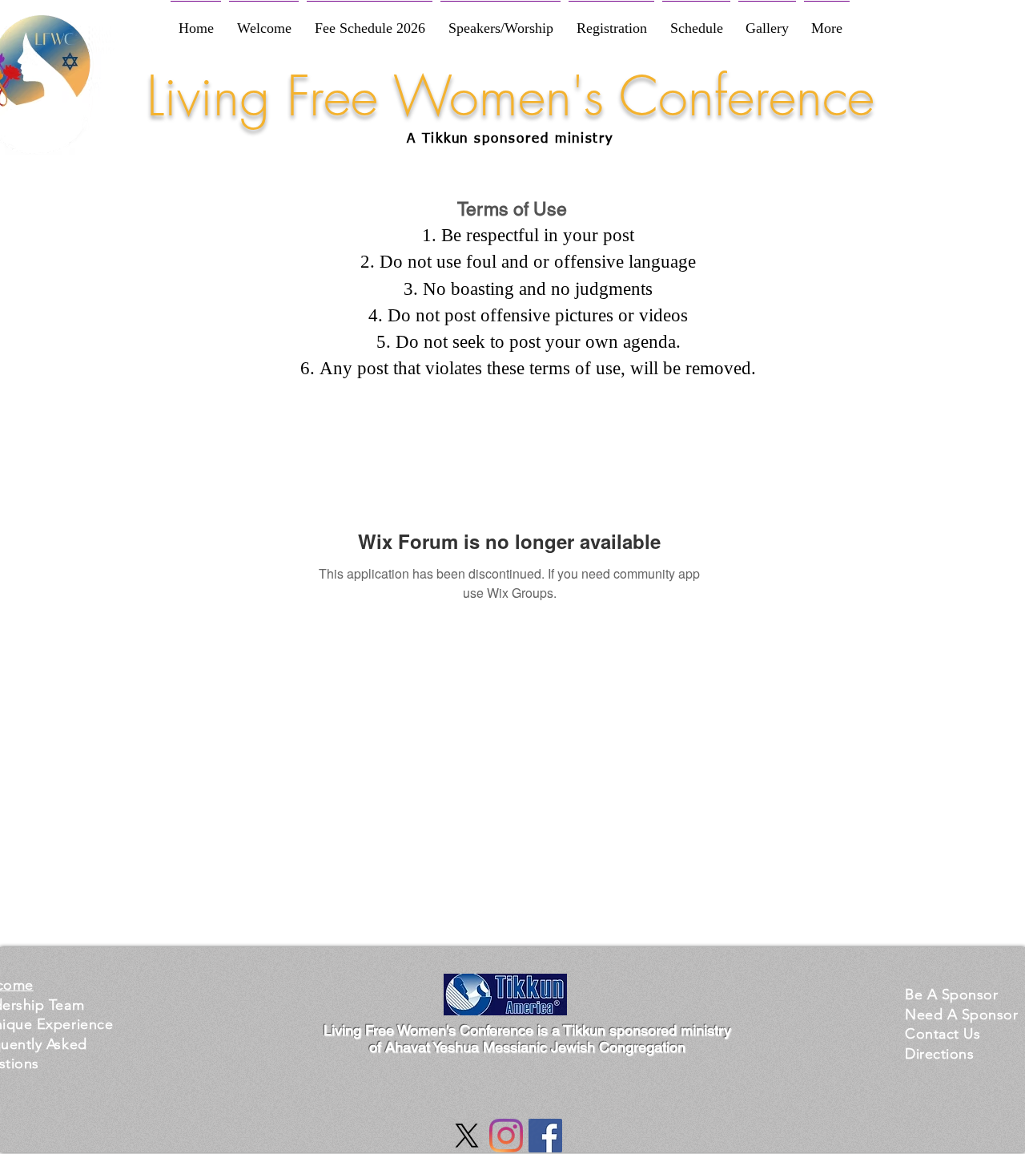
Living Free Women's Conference (510, 96)
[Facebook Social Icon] (545, 1135)
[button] (951, 994)
